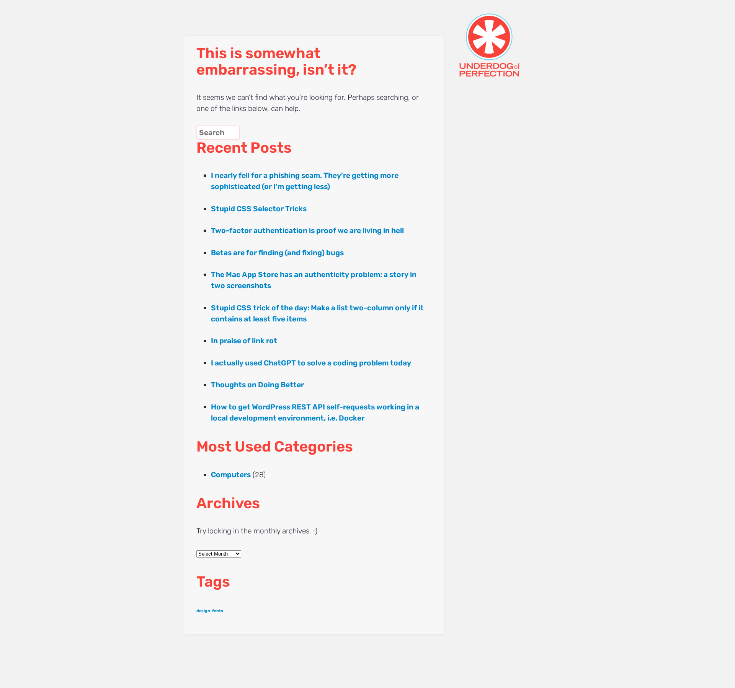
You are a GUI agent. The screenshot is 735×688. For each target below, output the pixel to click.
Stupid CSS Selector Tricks (259, 208)
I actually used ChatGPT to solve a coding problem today (311, 363)
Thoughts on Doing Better (257, 384)
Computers (231, 474)
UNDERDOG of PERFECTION (503, 38)
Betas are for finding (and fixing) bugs (277, 252)
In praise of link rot (244, 340)
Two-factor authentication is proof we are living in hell (307, 230)
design (203, 610)
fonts (217, 610)
